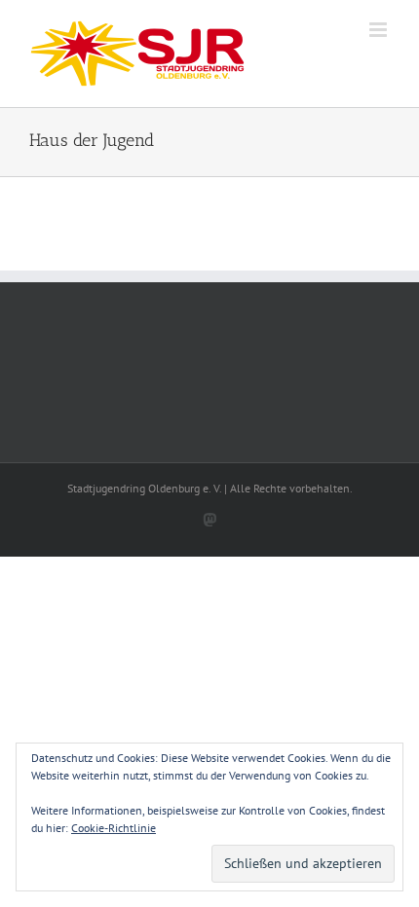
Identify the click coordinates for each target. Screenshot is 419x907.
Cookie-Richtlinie (113, 827)
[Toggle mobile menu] (379, 29)
